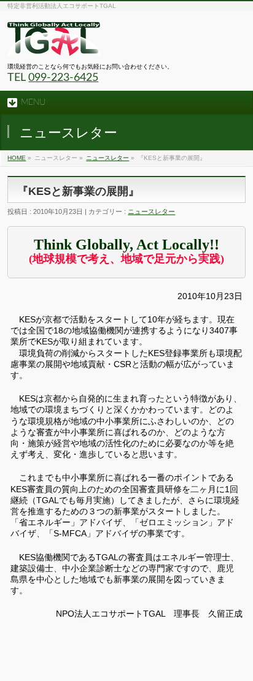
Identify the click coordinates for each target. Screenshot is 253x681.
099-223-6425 (63, 77)
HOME (16, 157)
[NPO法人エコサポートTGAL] (53, 42)
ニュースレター (107, 157)
